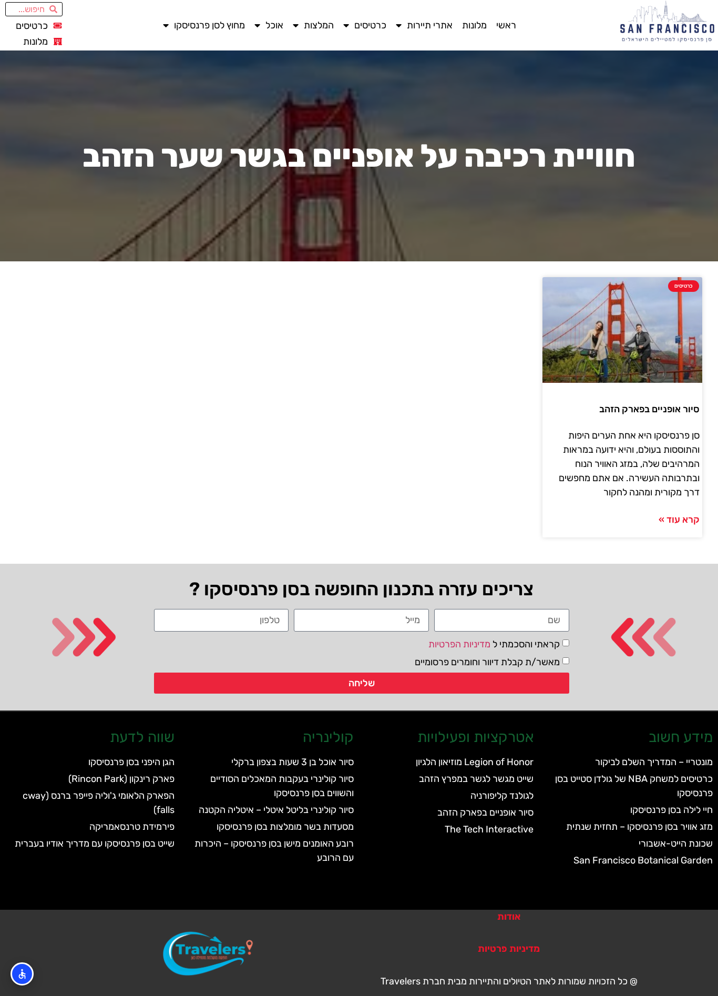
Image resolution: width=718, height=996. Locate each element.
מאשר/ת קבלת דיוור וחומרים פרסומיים (487, 662)
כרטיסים (370, 25)
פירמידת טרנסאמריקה (132, 826)
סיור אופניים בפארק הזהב (649, 409)
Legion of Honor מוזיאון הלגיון (475, 762)
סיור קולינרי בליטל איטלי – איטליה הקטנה (276, 810)
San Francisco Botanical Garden (643, 860)
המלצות (319, 25)
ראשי (506, 25)
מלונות (474, 25)
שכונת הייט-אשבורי (676, 843)
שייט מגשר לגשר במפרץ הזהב (476, 779)
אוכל (274, 25)
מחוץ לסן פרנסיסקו (209, 25)
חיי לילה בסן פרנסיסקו (671, 810)
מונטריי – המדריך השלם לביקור (654, 762)
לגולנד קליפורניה (502, 795)
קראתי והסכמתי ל (494, 644)
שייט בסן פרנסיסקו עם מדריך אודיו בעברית (95, 843)
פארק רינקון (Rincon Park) (121, 779)
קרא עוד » (679, 519)
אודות (508, 916)
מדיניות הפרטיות (459, 644)
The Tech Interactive (489, 829)
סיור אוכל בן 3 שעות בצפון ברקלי (292, 762)
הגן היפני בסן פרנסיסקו (131, 762)
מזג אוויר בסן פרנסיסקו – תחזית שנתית (639, 826)
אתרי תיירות (430, 25)
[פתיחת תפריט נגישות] (22, 973)
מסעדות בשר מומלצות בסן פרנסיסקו (285, 826)
